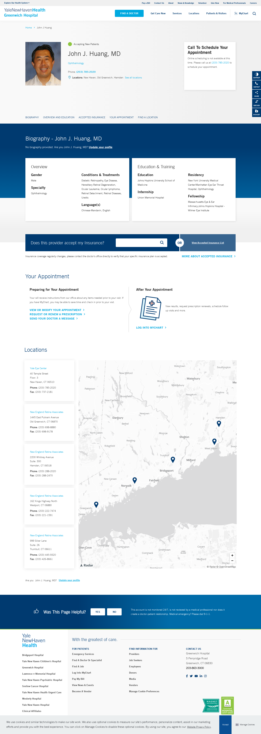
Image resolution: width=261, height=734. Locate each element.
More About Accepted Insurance (207, 256)
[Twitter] (191, 676)
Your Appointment (122, 117)
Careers (253, 3)
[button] (245, 725)
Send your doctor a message (52, 318)
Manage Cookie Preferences (144, 691)
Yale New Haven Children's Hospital (41, 661)
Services (177, 13)
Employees (135, 666)
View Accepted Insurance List (208, 242)
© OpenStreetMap (226, 566)
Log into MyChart (81, 672)
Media (132, 678)
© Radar (211, 566)
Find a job (78, 666)
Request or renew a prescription (56, 314)
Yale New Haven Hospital (35, 704)
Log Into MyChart (149, 327)
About (170, 3)
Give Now (215, 3)
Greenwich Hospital (32, 667)
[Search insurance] (163, 242)
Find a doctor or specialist (87, 660)
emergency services (83, 654)
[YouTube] (196, 676)
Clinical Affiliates (31, 711)
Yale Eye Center (38, 368)
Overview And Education (58, 117)
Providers (134, 654)
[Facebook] (187, 676)
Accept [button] (225, 724)
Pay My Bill (78, 678)
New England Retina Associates (46, 412)
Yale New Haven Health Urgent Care (41, 692)
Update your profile (100, 147)
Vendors (133, 685)
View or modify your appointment (55, 310)
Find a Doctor (129, 13)
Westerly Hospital (31, 698)
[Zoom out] (232, 560)
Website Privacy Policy (199, 726)
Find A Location (148, 117)
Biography (32, 117)
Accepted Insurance (92, 117)
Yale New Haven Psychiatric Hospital (42, 680)
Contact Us (159, 3)
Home (28, 27)
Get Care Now (158, 13)
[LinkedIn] (201, 676)
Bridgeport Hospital (33, 655)
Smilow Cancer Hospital (35, 686)
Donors (133, 672)
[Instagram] (205, 676)
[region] (157, 464)
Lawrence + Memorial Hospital (38, 673)
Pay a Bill (146, 3)
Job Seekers (135, 660)
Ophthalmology (76, 63)
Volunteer (202, 3)
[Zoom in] (232, 555)
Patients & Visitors (216, 13)
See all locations (133, 77)
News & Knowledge (186, 3)
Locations (194, 13)
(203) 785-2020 (86, 71)
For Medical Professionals (234, 3)
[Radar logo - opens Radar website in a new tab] (86, 565)
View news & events (83, 685)
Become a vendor (81, 691)
